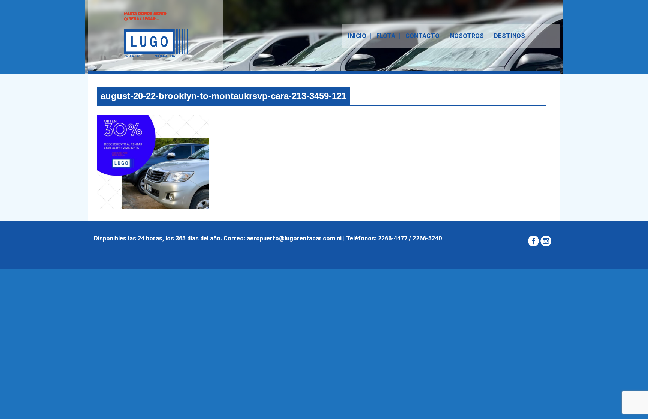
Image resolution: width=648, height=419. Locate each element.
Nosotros (467, 35)
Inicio (357, 35)
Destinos (509, 35)
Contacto (422, 35)
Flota (385, 35)
